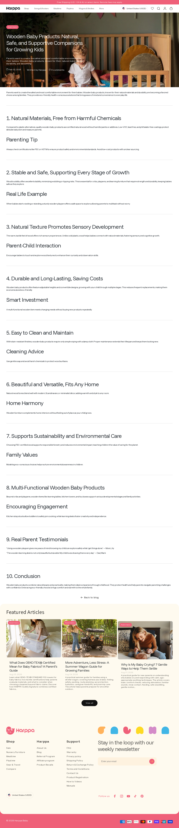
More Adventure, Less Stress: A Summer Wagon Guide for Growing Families (87, 666)
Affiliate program (45, 760)
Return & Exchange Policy (80, 764)
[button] (158, 8)
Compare (11, 769)
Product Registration (78, 777)
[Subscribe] (151, 761)
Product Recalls (45, 764)
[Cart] (171, 8)
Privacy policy (74, 756)
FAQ (69, 748)
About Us (42, 748)
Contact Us (72, 773)
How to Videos (74, 781)
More (101, 8)
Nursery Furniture (15, 752)
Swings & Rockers (41, 8)
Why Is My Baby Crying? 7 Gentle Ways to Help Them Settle (144, 666)
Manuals (71, 785)
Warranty (71, 752)
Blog (39, 752)
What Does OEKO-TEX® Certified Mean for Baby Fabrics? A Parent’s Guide (33, 666)
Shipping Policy (75, 760)
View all (89, 703)
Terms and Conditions (78, 769)
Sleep (26, 8)
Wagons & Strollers (86, 8)
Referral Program (46, 756)
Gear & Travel (13, 764)
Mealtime (57, 8)
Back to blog (91, 597)
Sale (8, 748)
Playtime (70, 8)
